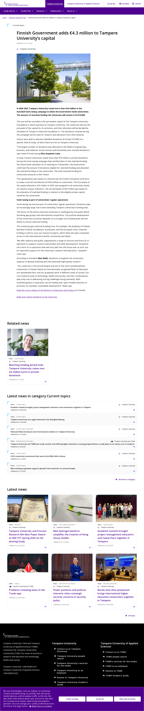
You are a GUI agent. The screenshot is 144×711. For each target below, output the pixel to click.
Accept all (100, 699)
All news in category (127, 479)
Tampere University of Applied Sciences (83, 4)
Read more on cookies (42, 706)
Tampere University (55, 4)
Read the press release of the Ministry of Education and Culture (46, 290)
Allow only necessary (127, 699)
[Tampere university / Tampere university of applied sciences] (16, 4)
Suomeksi (125, 4)
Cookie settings (72, 699)
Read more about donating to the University (37, 297)
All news (131, 616)
